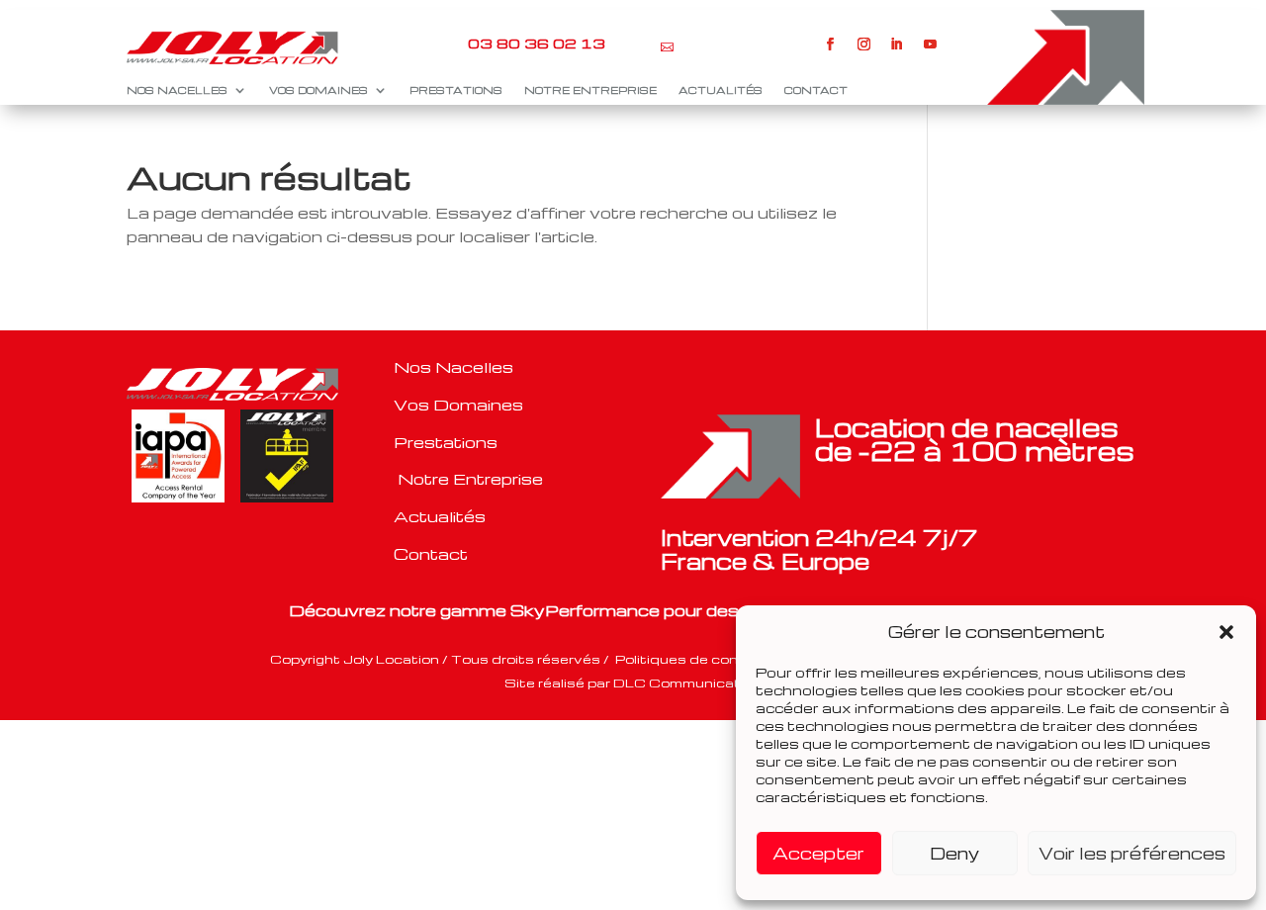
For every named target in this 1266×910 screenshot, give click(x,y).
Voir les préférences (1132, 853)
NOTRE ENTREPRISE (590, 90)
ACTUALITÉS (720, 90)
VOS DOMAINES (318, 90)
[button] (1226, 632)
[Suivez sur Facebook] (831, 44)
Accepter (818, 853)
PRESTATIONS (455, 90)
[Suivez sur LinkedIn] (897, 44)
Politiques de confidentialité (716, 659)
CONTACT (816, 90)
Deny (954, 853)
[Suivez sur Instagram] (863, 44)
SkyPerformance (585, 610)
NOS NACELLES (177, 90)
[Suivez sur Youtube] (931, 44)
